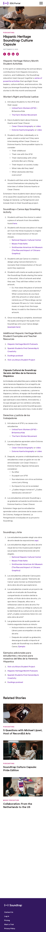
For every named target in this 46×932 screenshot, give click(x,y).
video (38, 126)
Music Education (11, 800)
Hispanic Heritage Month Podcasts (22, 344)
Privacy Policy (9, 928)
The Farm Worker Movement (24, 115)
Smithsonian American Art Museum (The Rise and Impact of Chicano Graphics (27, 250)
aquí (36, 540)
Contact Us (8, 912)
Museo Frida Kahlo (20, 243)
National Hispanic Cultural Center (26, 240)
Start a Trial (9, 924)
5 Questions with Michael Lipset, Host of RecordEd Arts (22, 732)
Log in (6, 916)
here (15, 223)
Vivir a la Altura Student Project (21, 360)
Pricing (7, 920)
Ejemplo (21, 646)
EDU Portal (15, 3)
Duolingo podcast (15, 355)
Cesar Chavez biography (22, 126)
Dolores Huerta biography (23, 130)
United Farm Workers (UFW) (24, 108)
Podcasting (8, 32)
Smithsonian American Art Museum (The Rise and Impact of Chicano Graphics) (27, 567)
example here (14, 327)
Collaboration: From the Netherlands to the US (17, 805)
